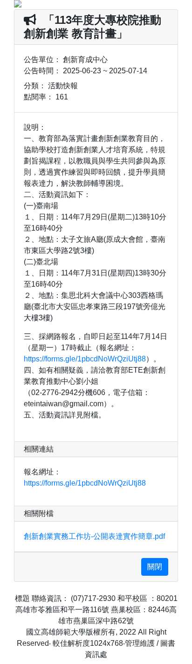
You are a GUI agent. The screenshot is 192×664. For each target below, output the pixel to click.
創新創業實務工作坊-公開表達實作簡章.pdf (94, 536)
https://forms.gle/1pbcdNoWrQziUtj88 (85, 359)
